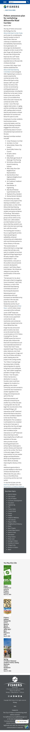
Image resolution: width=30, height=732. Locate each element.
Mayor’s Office (12, 522)
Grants (10, 513)
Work (9, 549)
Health (10, 515)
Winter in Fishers (13, 547)
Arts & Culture (12, 494)
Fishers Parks (12, 509)
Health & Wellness (13, 517)
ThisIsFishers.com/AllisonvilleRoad (14, 487)
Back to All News (10, 10)
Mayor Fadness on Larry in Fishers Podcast (7, 589)
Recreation (11, 534)
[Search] (28, 2)
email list (6, 485)
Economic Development (15, 500)
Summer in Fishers (13, 543)
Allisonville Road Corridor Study (13, 33)
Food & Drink (12, 511)
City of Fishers (12, 498)
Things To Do (11, 545)
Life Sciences (12, 520)
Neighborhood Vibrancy (15, 524)
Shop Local (11, 539)
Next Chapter (12, 528)
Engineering (11, 505)
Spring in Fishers (13, 541)
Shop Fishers (12, 537)
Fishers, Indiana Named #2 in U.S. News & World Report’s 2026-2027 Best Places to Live (7, 626)
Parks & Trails (12, 532)
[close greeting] (28, 720)
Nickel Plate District (14, 530)
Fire (9, 507)
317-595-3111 (16, 690)
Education (11, 503)
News (9, 526)
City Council (11, 496)
